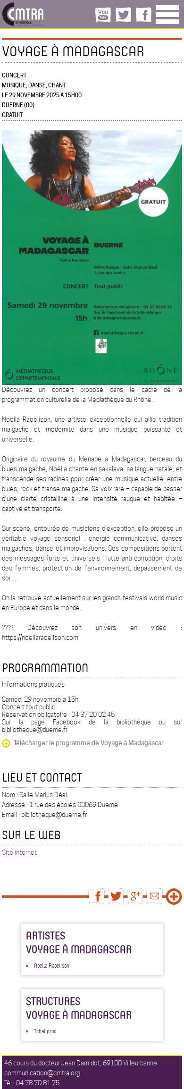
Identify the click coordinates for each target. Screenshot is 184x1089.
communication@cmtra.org (42, 1073)
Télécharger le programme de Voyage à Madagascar (89, 743)
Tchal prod (45, 1031)
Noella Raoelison (51, 965)
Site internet (19, 852)
